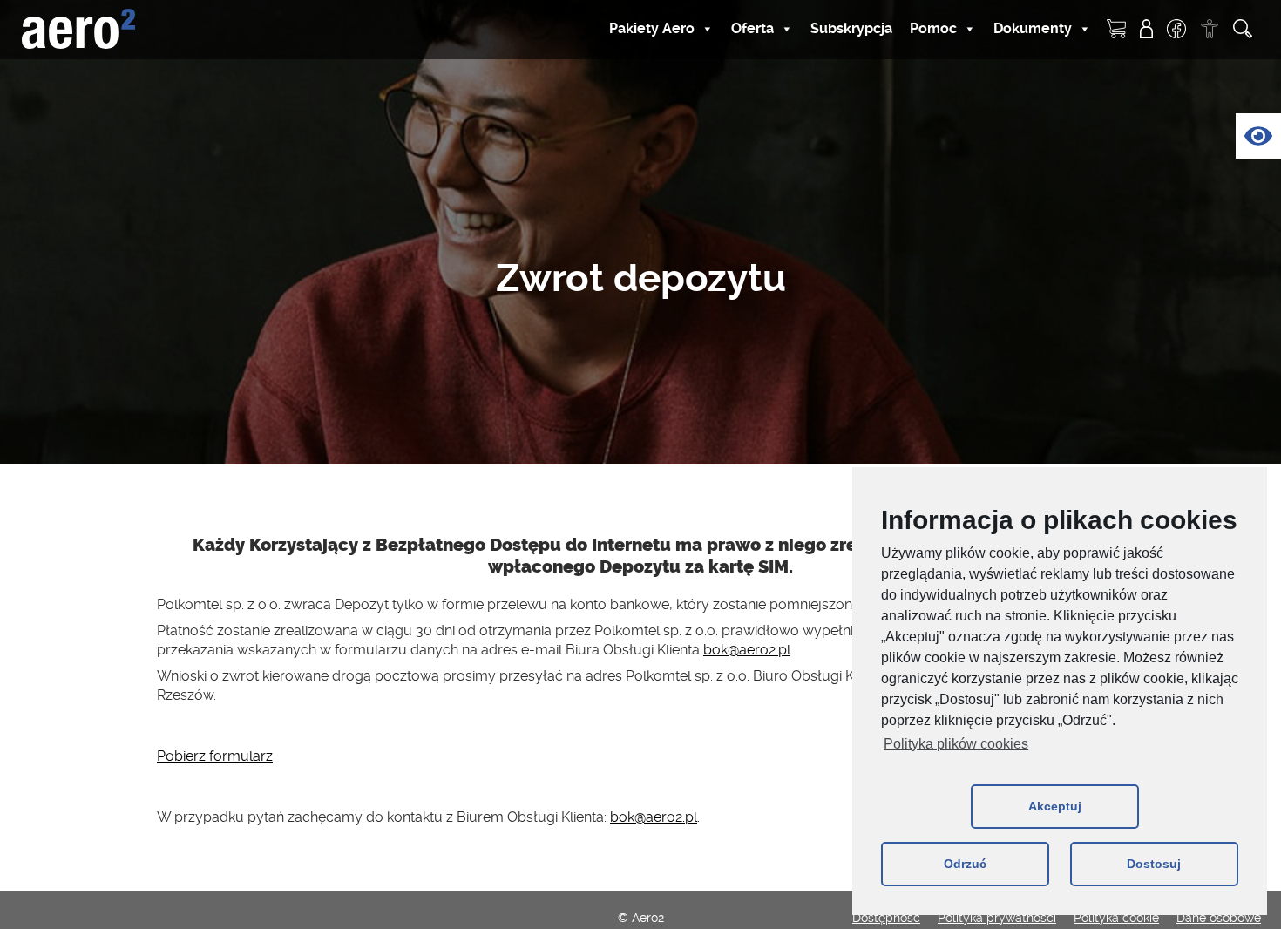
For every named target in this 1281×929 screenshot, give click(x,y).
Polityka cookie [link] (1116, 918)
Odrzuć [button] (965, 864)
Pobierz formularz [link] (215, 756)
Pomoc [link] (933, 28)
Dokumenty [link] (1032, 28)
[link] (1258, 136)
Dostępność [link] (886, 918)
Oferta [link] (752, 28)
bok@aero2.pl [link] (746, 649)
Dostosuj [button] (1154, 864)
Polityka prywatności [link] (997, 918)
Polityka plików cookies (956, 743)
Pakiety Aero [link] (652, 28)
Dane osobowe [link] (1218, 918)
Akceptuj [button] (1054, 806)
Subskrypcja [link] (851, 28)
